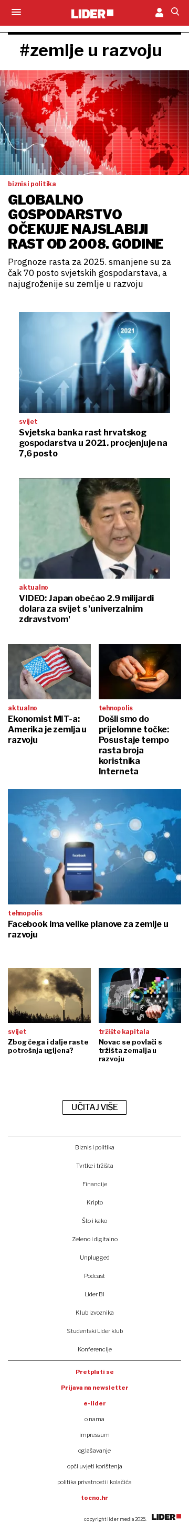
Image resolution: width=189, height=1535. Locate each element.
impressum (94, 1434)
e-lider (94, 1403)
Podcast (94, 1276)
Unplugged (95, 1257)
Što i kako (94, 1220)
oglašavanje (94, 1450)
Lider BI (94, 1294)
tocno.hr (94, 1497)
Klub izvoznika (95, 1312)
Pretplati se (95, 1372)
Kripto (95, 1202)
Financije (94, 1184)
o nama (94, 1419)
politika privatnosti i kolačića (94, 1482)
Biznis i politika (94, 1147)
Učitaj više (94, 1107)
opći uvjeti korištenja (94, 1466)
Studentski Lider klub (95, 1331)
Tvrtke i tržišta (94, 1165)
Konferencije (95, 1349)
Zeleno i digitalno (95, 1239)
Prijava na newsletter (95, 1387)
